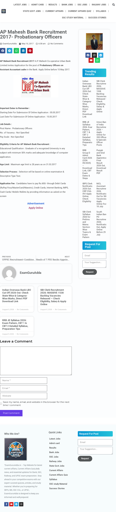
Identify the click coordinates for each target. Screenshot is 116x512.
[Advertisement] (36, 232)
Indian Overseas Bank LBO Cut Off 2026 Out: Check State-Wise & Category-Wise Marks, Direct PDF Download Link (16, 295)
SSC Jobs (82, 4)
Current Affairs (54, 11)
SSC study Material (73, 17)
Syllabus (101, 11)
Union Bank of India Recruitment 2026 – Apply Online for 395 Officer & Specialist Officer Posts (102, 133)
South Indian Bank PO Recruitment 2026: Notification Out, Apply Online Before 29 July (102, 223)
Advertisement (35, 203)
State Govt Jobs (32, 11)
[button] (113, 4)
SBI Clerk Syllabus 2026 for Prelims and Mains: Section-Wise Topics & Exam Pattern (86, 225)
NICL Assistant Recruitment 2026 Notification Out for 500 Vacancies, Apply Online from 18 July (102, 195)
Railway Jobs (99, 4)
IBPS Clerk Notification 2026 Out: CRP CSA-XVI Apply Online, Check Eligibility (88, 192)
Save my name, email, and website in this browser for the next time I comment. (36, 404)
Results (53, 4)
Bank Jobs (67, 4)
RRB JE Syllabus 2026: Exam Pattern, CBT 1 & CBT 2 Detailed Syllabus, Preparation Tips (15, 324)
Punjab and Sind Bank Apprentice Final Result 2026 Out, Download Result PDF (101, 161)
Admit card (37, 4)
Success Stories (97, 17)
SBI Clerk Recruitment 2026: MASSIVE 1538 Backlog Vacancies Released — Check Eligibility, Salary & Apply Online (53, 297)
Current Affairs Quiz (79, 11)
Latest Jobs (20, 4)
